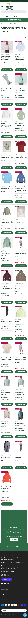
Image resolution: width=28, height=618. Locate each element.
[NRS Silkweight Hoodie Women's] (21, 114)
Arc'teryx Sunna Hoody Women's (19, 221)
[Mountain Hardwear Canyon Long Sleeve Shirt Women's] (7, 47)
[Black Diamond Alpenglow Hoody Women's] (7, 414)
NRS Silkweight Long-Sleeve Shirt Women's (7, 187)
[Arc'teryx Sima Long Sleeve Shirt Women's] (7, 211)
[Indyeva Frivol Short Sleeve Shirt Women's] (7, 312)
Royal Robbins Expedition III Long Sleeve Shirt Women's (7, 125)
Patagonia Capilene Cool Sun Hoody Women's (6, 253)
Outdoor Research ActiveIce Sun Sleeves (6, 90)
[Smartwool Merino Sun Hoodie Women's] (21, 414)
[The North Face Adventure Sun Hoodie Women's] (21, 381)
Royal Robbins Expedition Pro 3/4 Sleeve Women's (20, 58)
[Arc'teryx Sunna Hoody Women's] (21, 211)
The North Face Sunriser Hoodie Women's (5, 392)
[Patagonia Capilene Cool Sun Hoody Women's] (7, 242)
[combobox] (14, 11)
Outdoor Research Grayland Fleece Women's (20, 286)
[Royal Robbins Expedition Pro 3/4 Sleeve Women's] (21, 47)
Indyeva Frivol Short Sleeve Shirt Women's (7, 322)
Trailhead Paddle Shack (9, 614)
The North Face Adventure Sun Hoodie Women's (19, 392)
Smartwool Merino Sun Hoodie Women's (20, 424)
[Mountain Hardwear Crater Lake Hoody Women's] (21, 79)
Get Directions (14, 539)
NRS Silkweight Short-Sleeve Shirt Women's (21, 156)
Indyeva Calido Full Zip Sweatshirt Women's (21, 358)
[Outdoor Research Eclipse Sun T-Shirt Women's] (7, 348)
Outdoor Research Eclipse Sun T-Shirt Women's (6, 359)
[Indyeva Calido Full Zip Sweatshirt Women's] (21, 348)
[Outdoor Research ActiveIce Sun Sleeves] (7, 79)
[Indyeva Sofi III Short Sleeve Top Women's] (21, 242)
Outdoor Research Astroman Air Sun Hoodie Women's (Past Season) (21, 189)
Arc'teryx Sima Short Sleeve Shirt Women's (7, 156)
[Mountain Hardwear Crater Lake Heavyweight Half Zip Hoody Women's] (7, 275)
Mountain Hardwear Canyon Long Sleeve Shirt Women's (6, 58)
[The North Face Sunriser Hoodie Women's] (7, 381)
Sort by (3, 36)
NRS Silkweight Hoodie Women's (19, 124)
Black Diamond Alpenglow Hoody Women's (5, 425)
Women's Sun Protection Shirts (11, 23)
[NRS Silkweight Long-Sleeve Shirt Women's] (7, 177)
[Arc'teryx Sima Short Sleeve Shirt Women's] (7, 146)
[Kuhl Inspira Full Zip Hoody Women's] (7, 446)
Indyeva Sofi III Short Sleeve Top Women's (20, 252)
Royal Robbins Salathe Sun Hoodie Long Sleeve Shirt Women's (20, 324)
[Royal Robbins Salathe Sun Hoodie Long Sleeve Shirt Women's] (21, 312)
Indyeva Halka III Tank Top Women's (20, 456)
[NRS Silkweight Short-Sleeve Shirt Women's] (21, 146)
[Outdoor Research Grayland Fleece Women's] (21, 276)
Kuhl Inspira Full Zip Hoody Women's (6, 456)
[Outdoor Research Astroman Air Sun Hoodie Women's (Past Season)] (21, 177)
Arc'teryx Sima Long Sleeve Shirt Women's (7, 221)
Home (2, 23)
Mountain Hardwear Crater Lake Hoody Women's (20, 90)
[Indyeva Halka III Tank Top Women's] (21, 446)
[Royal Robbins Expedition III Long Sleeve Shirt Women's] (7, 114)
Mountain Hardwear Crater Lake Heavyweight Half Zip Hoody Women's (6, 287)
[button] (25, 6)
